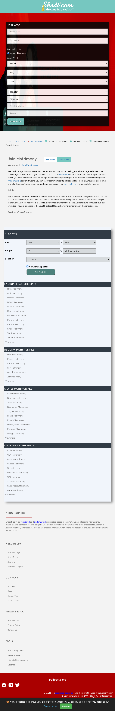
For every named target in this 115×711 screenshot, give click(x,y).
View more (10, 342)
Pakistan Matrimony (16, 459)
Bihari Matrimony (15, 302)
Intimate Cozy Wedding (17, 660)
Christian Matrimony (16, 363)
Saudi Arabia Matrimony (18, 486)
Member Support (15, 567)
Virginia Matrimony (15, 411)
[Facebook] (4, 685)
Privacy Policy (13, 625)
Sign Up (11, 562)
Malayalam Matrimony (17, 315)
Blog (9, 591)
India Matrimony (14, 450)
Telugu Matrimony (15, 338)
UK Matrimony (13, 468)
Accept (66, 706)
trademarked (40, 522)
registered (25, 522)
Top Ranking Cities (15, 650)
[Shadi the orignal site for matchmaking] (57, 6)
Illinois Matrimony (15, 416)
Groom (22, 53)
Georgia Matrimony (15, 433)
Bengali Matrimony (15, 298)
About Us (11, 586)
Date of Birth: (13, 58)
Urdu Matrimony (14, 293)
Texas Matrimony (14, 402)
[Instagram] (10, 685)
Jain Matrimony (37, 141)
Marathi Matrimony (15, 320)
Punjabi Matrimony (15, 324)
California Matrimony (16, 393)
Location (9, 259)
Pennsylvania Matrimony (18, 425)
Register (15, 121)
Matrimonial (63, 174)
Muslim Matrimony (15, 359)
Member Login (14, 552)
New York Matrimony (16, 398)
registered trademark (64, 693)
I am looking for (14, 49)
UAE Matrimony (14, 477)
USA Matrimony (14, 455)
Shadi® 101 (12, 557)
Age (7, 242)
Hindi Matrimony (14, 289)
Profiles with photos (38, 267)
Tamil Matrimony (14, 333)
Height (8, 250)
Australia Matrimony (16, 481)
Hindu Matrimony (15, 354)
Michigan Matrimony (16, 429)
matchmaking (14, 181)
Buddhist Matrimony (16, 372)
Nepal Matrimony (15, 490)
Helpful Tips (12, 596)
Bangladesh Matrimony (17, 472)
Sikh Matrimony (14, 368)
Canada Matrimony (15, 464)
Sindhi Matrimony (15, 329)
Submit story (13, 601)
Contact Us (12, 630)
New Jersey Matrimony (17, 407)
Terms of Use (13, 620)
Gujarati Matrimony (15, 306)
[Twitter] (17, 685)
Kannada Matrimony (16, 311)
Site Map (11, 665)
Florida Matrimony (15, 420)
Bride (12, 53)
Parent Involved (14, 655)
